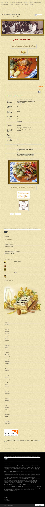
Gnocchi (8, 471)
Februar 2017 (7, 393)
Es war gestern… (7, 246)
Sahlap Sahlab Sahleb (30, 481)
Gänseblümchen (31, 471)
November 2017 (7, 377)
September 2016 (7, 402)
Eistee (24, 468)
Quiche (16, 480)
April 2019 (6, 352)
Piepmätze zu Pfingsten (17, 268)
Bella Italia (9, 467)
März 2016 (6, 412)
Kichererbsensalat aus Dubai (23, 475)
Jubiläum (38, 474)
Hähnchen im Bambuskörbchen (11, 474)
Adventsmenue (7, 465)
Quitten (19, 480)
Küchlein (34, 475)
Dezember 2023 (7, 324)
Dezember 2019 (7, 343)
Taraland (22, 484)
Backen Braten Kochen (23, 466)
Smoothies (23, 482)
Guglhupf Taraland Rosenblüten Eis (23, 471)
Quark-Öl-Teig (13, 480)
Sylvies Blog (8, 484)
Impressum (30, 2)
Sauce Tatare (35, 481)
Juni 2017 (6, 386)
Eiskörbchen (9, 468)
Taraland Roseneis (34, 486)
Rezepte (35, 480)
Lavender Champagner (25, 476)
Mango (11, 477)
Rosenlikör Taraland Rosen (11, 481)
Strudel (28, 482)
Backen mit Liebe (35, 465)
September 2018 (7, 363)
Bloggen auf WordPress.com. (8, 505)
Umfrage (6, 2)
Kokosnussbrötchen (30, 475)
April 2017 (6, 389)
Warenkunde (17, 4)
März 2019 (6, 354)
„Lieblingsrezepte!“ (37, 2)
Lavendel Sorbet (17, 476)
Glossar (11, 4)
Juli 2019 (6, 347)
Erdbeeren (7, 470)
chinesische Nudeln (21, 467)
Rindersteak (6, 481)
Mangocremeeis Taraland (22, 477)
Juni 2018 (6, 366)
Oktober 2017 (7, 379)
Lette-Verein (7, 477)
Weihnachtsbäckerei (9, 490)
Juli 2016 (6, 405)
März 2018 (6, 370)
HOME (2, 2)
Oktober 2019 (7, 345)
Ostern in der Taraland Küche (27, 478)
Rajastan (22, 480)
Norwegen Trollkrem (17, 478)
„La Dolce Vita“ (7, 244)
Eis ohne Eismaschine (16, 468)
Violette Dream (26, 489)
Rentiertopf (30, 480)
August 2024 (6, 322)
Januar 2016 (6, 416)
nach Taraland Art (32, 477)
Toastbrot (22, 488)
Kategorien (31, 4)
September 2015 (7, 423)
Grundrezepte (19, 2)
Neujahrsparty (7, 478)
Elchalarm (27, 468)
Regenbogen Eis (26, 480)
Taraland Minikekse (28, 486)
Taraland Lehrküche (17, 486)
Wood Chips (15, 490)
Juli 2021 (6, 326)
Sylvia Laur (33, 482)
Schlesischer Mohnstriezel (17, 261)
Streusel (26, 482)
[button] (22, 299)
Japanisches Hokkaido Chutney (31, 474)
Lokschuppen (18, 11)
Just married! (6, 475)
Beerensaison (6, 467)
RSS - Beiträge (6, 499)
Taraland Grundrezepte (29, 484)
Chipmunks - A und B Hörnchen (31, 467)
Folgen (6, 231)
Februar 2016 (7, 414)
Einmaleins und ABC (4, 4)
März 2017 (6, 391)
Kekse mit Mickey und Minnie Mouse (13, 475)
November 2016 (7, 398)
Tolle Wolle (25, 11)
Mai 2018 (6, 368)
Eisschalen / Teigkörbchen (17, 275)
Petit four (9, 480)
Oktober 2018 (7, 361)
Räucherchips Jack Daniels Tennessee (21, 481)
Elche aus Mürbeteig (34, 468)
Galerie (26, 4)
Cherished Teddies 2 (5, 11)
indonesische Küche (23, 474)
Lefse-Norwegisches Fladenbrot (35, 476)
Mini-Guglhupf (28, 477)
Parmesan (35, 478)
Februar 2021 (7, 331)
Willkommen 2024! (7, 242)
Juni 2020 (6, 336)
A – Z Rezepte (12, 2)
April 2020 (6, 340)
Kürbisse (11, 476)
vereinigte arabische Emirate (19, 489)
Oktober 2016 (7, 400)
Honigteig (5, 474)
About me (25, 2)
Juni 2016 (6, 407)
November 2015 (7, 419)
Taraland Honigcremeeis (36, 484)
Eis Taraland (21, 468)
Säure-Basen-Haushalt (15, 484)
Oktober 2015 (7, 421)
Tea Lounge (12, 11)
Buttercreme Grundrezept (14, 467)
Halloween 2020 (7, 253)
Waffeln (33, 489)
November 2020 (7, 333)
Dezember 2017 (7, 375)
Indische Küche (18, 474)
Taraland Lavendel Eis (7, 486)
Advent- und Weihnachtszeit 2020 (9, 251)
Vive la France (30, 489)
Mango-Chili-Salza (15, 477)
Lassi (14, 476)
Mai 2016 (6, 409)
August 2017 (6, 382)
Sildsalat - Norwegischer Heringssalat (13, 482)
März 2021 (6, 329)
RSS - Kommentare (7, 500)
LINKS (22, 4)
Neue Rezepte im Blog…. (8, 255)
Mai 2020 (6, 338)
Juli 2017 (6, 384)
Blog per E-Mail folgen (8, 454)
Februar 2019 (7, 356)
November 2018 (7, 359)
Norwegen (12, 478)
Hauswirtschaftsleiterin (9, 473)
